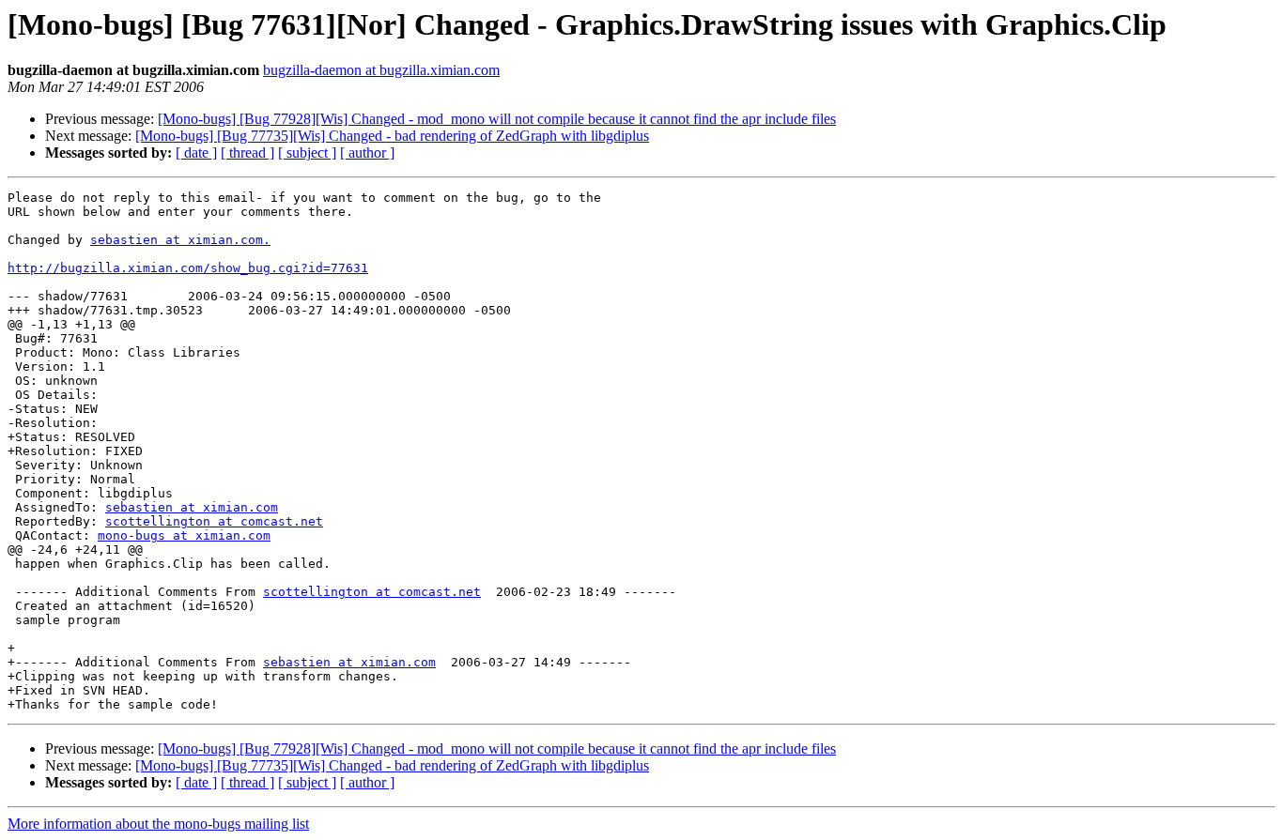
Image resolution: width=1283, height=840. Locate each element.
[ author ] (367, 152)
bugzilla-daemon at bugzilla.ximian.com (381, 70)
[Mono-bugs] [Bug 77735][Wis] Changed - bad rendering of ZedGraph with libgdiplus (392, 136)
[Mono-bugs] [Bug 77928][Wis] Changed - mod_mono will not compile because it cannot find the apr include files (497, 119)
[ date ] (196, 152)
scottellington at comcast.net (214, 521)
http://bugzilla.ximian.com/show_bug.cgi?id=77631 (188, 268)
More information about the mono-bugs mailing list (158, 824)
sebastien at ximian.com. (180, 240)
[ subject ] (307, 152)
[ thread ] (247, 152)
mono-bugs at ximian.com (184, 535)
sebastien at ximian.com (191, 507)
